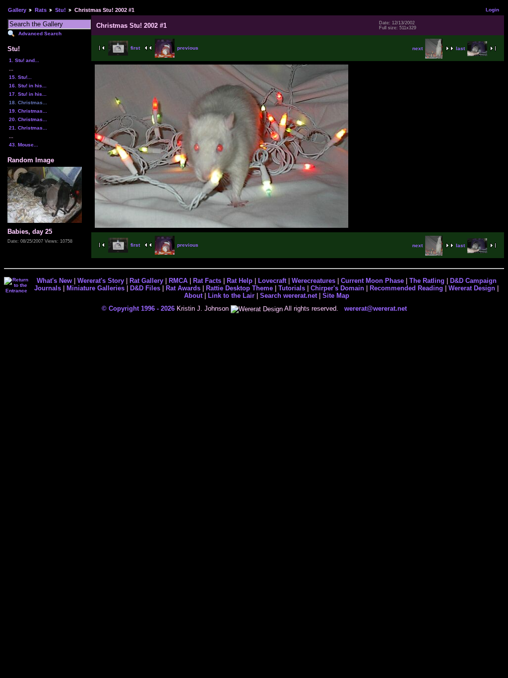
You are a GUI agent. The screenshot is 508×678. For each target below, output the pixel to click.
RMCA (178, 280)
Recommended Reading (406, 288)
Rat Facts (207, 280)
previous (187, 48)
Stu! (60, 10)
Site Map (335, 295)
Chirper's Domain (337, 288)
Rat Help (240, 280)
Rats (41, 10)
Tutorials (291, 288)
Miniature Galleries (95, 288)
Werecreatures (313, 280)
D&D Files (145, 288)
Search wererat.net (288, 295)
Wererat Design (471, 288)
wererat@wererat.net (375, 308)
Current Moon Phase (372, 280)
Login (492, 9)
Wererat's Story (100, 280)
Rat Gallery (146, 280)
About (193, 295)
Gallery (17, 10)
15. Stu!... (20, 77)
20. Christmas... (28, 119)
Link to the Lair (231, 295)
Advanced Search (40, 33)
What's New (54, 280)
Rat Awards (183, 288)
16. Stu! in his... (28, 85)
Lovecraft (272, 280)
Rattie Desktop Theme (239, 288)
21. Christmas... (28, 128)
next (417, 48)
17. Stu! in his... (28, 94)
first (135, 48)
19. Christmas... (28, 111)
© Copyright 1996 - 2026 (138, 308)
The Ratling (426, 280)
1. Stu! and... (24, 60)
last (460, 48)
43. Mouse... (23, 144)
